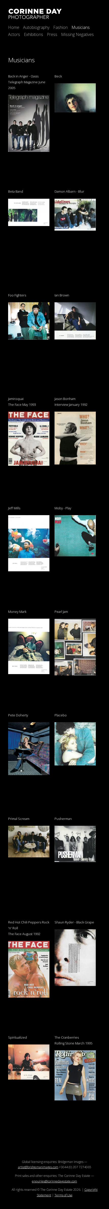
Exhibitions (33, 34)
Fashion (60, 27)
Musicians (80, 27)
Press (52, 34)
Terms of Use (63, 1195)
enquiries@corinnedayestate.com (54, 1181)
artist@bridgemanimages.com (38, 1167)
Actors (14, 34)
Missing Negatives (77, 34)
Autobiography (36, 27)
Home (13, 27)
